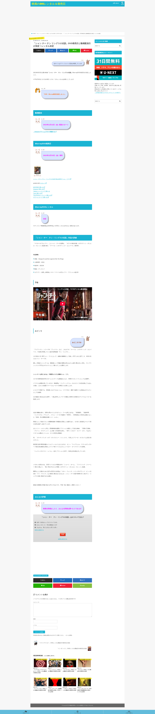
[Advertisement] (77, 19)
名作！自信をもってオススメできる (47, 522)
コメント (36, 602)
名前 (34, 619)
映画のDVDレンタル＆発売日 (48, 3)
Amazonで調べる (38, 189)
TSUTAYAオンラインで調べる (42, 195)
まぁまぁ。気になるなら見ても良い (47, 527)
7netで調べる (37, 193)
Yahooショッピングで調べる (41, 191)
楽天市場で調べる (38, 187)
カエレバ (42, 183)
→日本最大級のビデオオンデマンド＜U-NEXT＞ (108, 92)
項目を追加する (39, 530)
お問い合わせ (116, 3)
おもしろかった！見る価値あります (47, 525)
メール (35, 625)
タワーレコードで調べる (40, 197)
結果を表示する (62, 539)
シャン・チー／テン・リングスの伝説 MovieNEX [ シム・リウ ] (51, 179)
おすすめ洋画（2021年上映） (41, 575)
